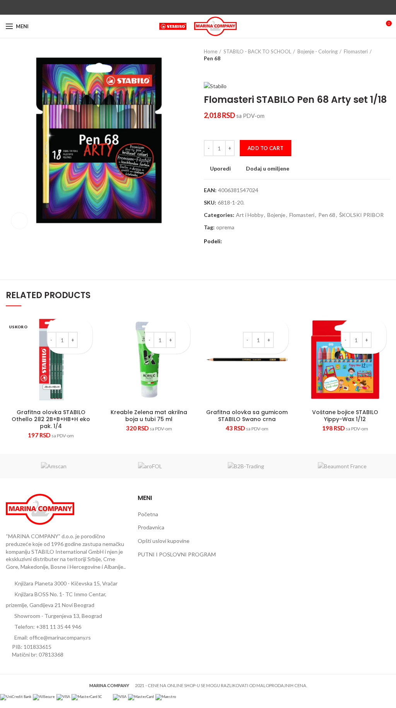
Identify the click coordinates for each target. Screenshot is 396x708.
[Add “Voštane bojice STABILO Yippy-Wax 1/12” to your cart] (379, 338)
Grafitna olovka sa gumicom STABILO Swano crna (247, 416)
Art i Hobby (249, 215)
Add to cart (265, 148)
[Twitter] (189, 7)
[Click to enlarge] (19, 221)
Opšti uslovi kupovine (163, 540)
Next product (223, 69)
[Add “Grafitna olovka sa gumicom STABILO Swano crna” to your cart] (281, 338)
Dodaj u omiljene (267, 168)
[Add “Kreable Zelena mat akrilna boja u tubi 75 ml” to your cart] (183, 338)
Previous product (208, 69)
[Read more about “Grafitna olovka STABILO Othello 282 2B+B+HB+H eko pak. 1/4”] (85, 338)
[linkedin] (207, 7)
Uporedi (220, 168)
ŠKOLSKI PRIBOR (361, 215)
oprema (225, 227)
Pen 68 (212, 58)
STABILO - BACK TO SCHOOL (257, 51)
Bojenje (276, 215)
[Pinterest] (198, 7)
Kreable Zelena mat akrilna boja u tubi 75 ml (149, 416)
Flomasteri (356, 51)
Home (210, 51)
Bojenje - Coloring (317, 51)
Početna (148, 514)
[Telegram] (216, 7)
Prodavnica (151, 527)
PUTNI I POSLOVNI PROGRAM (177, 554)
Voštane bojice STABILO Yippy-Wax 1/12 (345, 416)
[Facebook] (180, 7)
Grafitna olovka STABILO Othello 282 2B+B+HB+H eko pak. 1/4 (51, 419)
